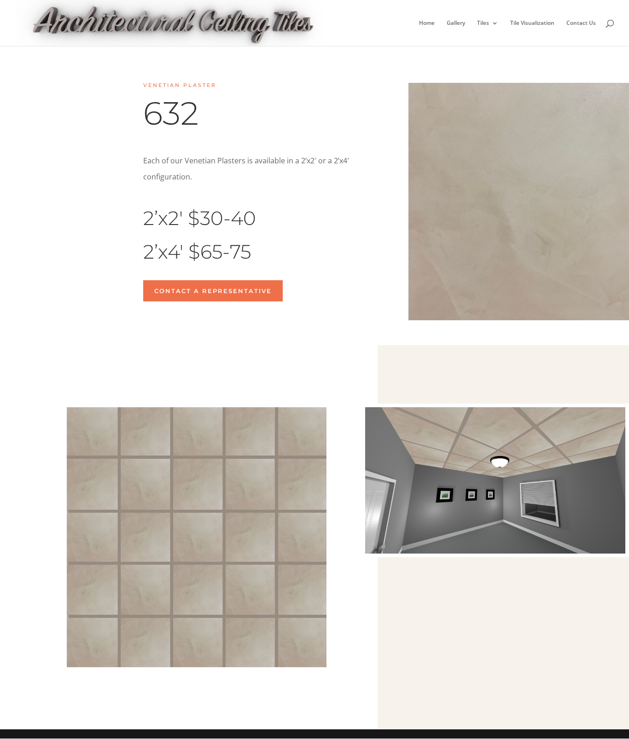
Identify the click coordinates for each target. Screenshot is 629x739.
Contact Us (581, 23)
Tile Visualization (532, 23)
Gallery (456, 23)
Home (427, 23)
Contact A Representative (213, 290)
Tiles (483, 23)
